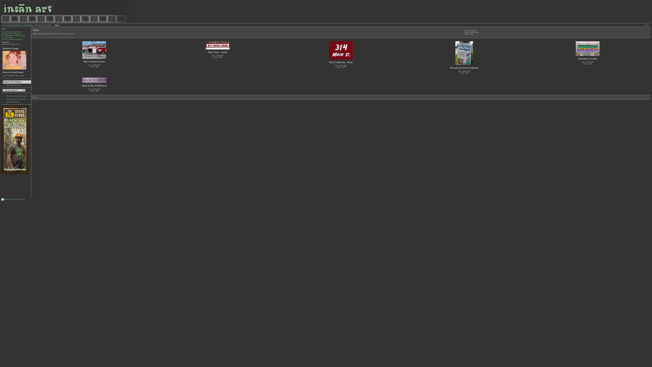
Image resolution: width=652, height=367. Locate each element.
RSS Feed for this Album (16, 96)
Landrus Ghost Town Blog (12, 39)
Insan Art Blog (7, 37)
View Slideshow (13, 102)
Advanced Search (13, 85)
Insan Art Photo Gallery (11, 34)
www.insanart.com (66, 34)
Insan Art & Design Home (11, 32)
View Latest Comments (15, 99)
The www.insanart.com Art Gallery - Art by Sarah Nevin (27, 25)
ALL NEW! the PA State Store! (13, 36)
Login (646, 25)
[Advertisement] (12, 185)
